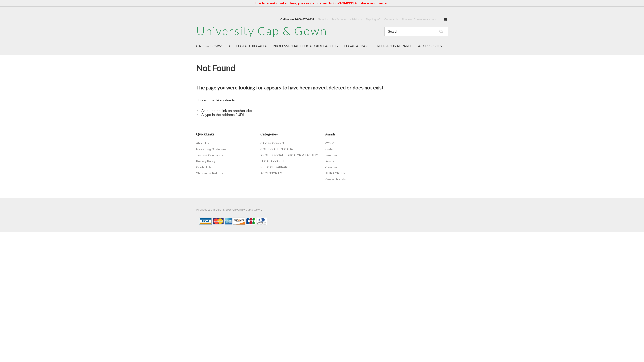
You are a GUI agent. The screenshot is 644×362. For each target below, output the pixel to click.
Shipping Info (373, 19)
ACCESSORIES (430, 46)
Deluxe (329, 161)
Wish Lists (356, 19)
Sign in (405, 19)
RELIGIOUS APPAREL (394, 46)
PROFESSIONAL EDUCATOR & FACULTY (306, 46)
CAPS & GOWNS (209, 46)
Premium (331, 167)
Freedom (331, 155)
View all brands (335, 179)
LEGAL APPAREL (357, 46)
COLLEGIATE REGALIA (248, 46)
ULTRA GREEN (335, 173)
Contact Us (391, 19)
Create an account (425, 19)
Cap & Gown (261, 31)
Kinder (329, 149)
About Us (323, 19)
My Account (339, 19)
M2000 (329, 143)
